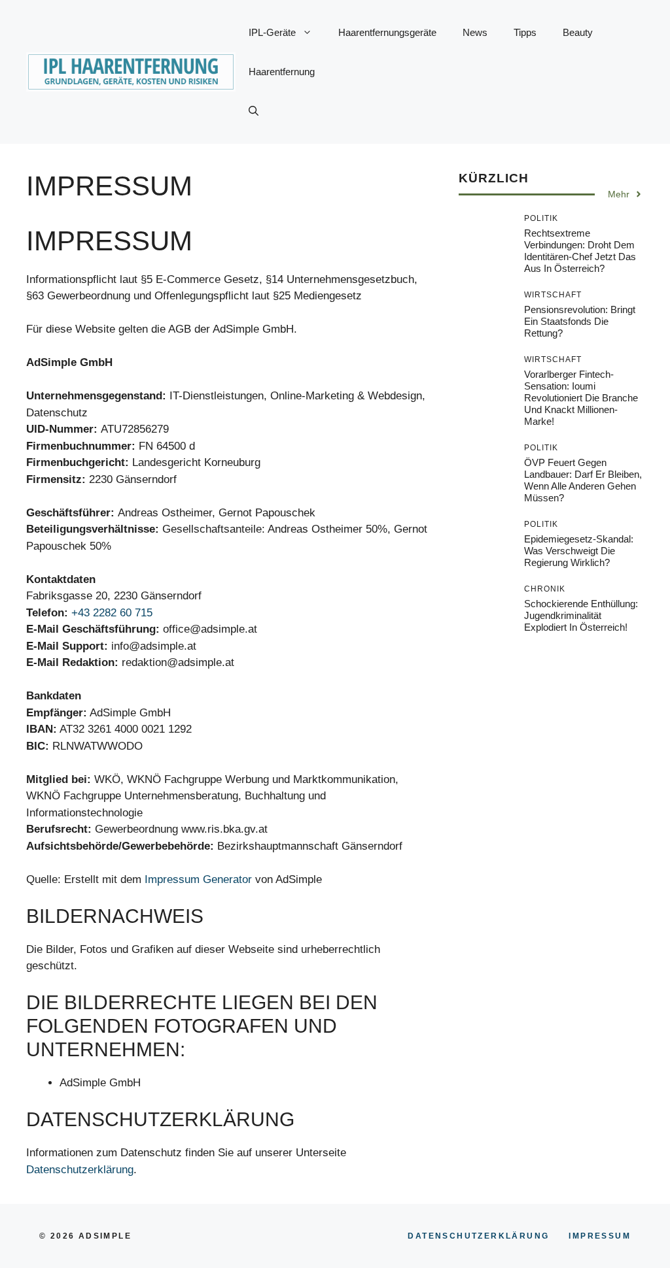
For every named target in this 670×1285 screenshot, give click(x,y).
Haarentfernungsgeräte (387, 32)
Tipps (525, 32)
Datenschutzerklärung (79, 1169)
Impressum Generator (198, 879)
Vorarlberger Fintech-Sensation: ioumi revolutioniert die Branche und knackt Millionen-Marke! (581, 398)
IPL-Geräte (272, 32)
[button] (254, 111)
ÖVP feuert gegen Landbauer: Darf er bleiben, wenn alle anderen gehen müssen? (583, 480)
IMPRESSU (600, 1236)
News (475, 32)
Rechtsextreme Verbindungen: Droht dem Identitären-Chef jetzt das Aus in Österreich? (580, 250)
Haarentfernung (282, 71)
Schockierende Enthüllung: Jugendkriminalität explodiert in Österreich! (581, 615)
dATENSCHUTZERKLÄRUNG (478, 1236)
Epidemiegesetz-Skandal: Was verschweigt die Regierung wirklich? (578, 550)
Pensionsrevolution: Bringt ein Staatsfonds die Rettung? (579, 321)
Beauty (578, 32)
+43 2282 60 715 (111, 613)
